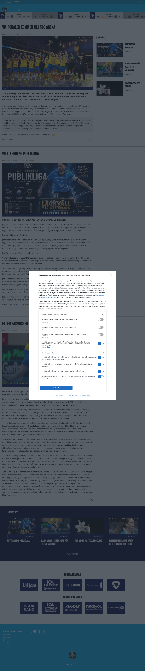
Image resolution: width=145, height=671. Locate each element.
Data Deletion (60, 396)
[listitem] (72, 314)
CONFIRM (56, 387)
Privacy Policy (85, 396)
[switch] (101, 319)
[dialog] (72, 335)
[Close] (112, 275)
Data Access (72, 396)
